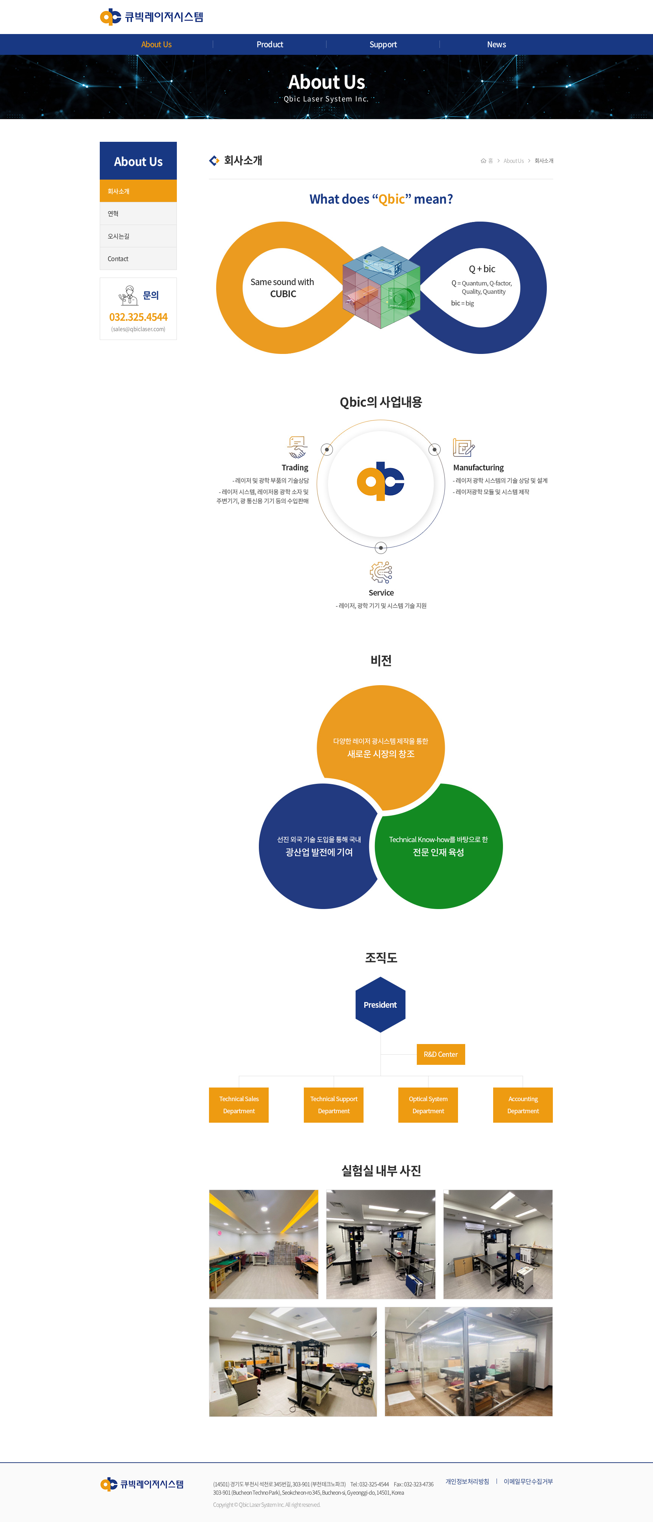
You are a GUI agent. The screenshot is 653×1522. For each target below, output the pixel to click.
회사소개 (118, 190)
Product (270, 44)
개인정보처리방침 (467, 1481)
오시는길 (118, 235)
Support (383, 44)
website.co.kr (362, 1504)
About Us (156, 44)
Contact (118, 258)
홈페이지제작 (334, 1504)
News (496, 44)
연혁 (113, 213)
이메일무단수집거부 (528, 1481)
